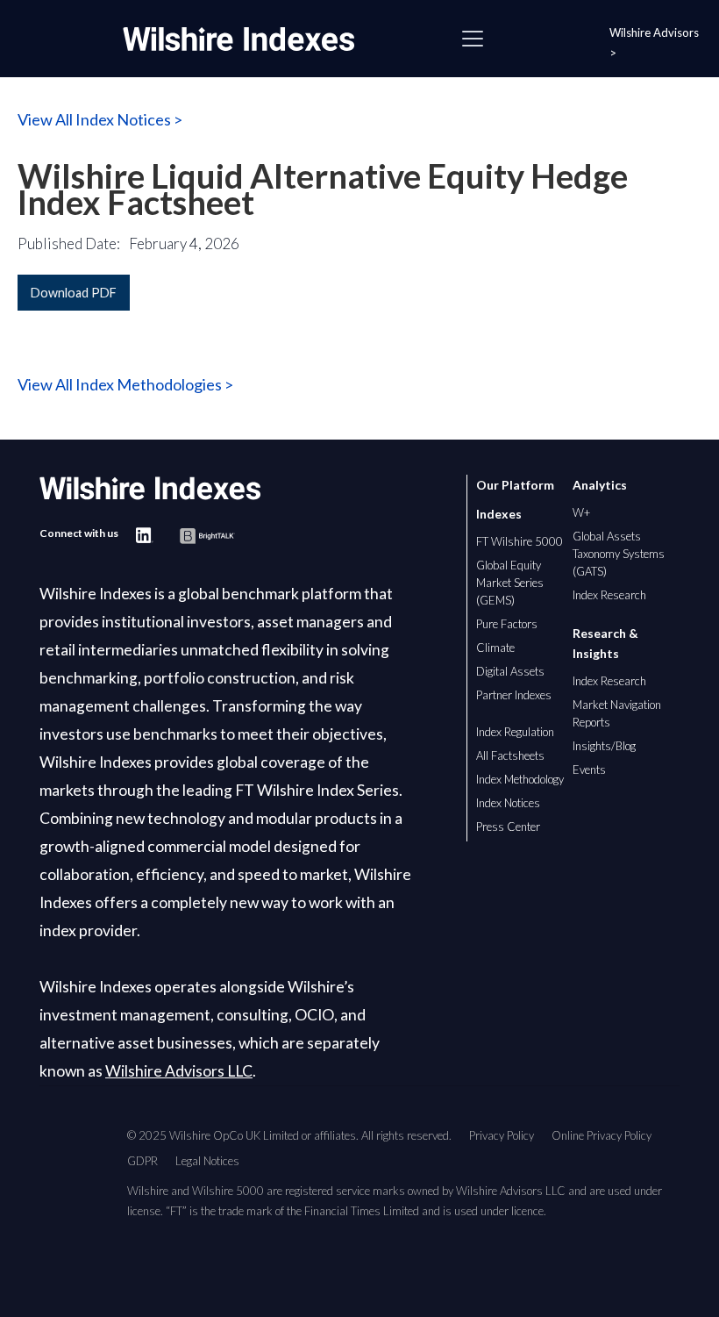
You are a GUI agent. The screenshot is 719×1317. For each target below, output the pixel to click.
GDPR (142, 1161)
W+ (581, 512)
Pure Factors (506, 624)
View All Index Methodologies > (125, 384)
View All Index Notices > (100, 119)
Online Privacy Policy (601, 1135)
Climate (495, 648)
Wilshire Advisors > (654, 42)
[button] (473, 39)
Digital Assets (510, 671)
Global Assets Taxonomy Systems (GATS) (619, 553)
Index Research (609, 595)
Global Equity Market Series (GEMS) (510, 582)
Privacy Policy (501, 1135)
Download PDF (74, 292)
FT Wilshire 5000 (519, 541)
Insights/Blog (604, 746)
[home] (247, 39)
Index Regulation (515, 732)
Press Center (508, 827)
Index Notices (508, 803)
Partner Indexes (514, 695)
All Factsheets (510, 755)
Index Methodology (520, 779)
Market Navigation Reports (617, 713)
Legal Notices (207, 1161)
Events (589, 769)
